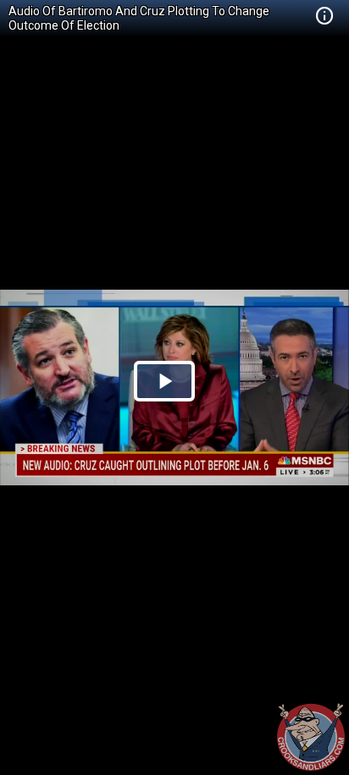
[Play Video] (164, 381)
